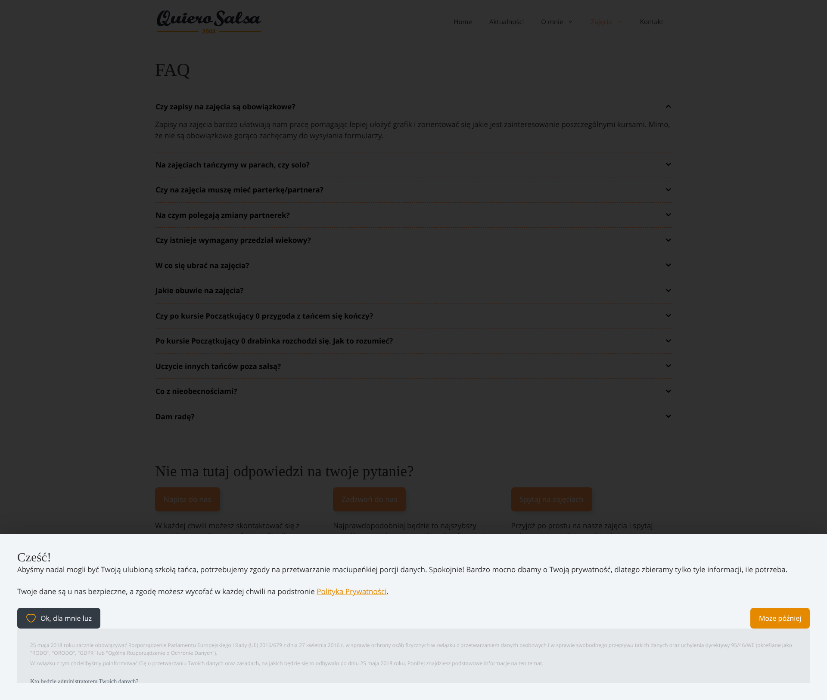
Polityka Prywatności (351, 591)
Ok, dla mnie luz (66, 618)
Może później (780, 618)
